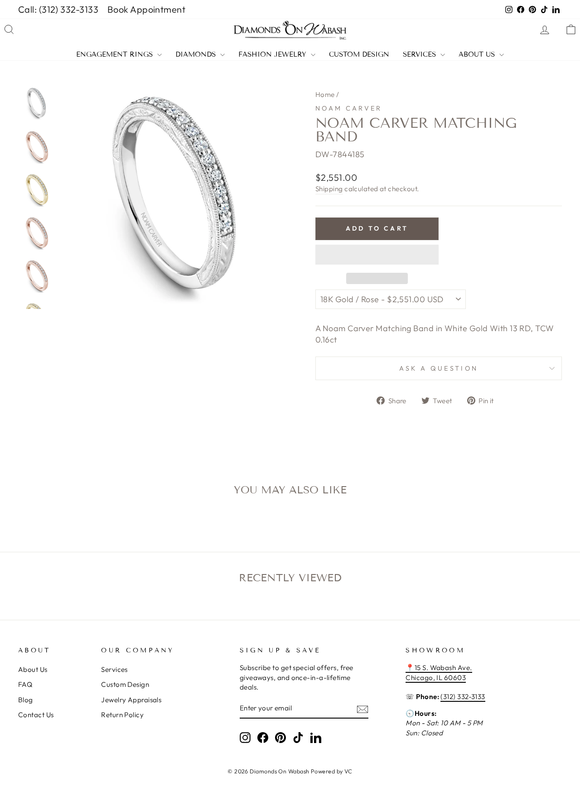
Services (420, 54)
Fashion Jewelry (273, 54)
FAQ (25, 684)
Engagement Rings (115, 54)
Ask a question (438, 368)
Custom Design (359, 54)
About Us (478, 54)
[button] (377, 255)
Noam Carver (348, 108)
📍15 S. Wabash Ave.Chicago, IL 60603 (439, 672)
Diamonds (196, 54)
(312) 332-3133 (462, 696)
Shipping (329, 188)
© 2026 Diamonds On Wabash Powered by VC (290, 771)
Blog (25, 699)
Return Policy (122, 714)
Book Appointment (146, 9)
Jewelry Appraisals (131, 699)
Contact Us (36, 714)
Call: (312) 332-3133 (58, 9)
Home (325, 94)
